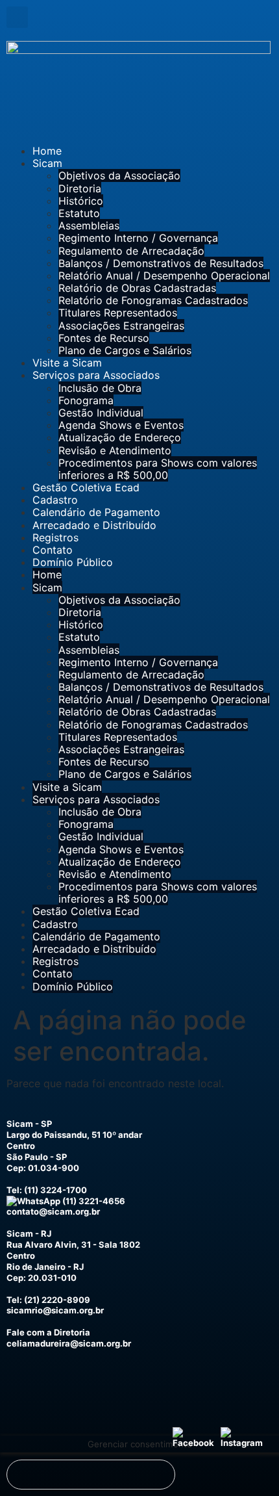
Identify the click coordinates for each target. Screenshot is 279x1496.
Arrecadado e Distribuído (94, 525)
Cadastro (55, 499)
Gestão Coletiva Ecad (86, 487)
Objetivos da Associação (119, 175)
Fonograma (86, 400)
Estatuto (79, 213)
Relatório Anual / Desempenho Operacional (164, 275)
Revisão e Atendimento (114, 450)
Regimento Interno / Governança (138, 237)
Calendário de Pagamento (96, 512)
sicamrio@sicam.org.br (55, 1310)
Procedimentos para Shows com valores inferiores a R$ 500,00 (157, 469)
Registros (55, 537)
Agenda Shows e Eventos (121, 425)
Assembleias (88, 225)
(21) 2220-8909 (57, 1300)
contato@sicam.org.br (53, 1211)
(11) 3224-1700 (55, 1190)
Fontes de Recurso (103, 337)
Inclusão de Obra (99, 387)
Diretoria (79, 188)
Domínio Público (72, 562)
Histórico (80, 200)
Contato (52, 549)
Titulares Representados (117, 312)
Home (47, 150)
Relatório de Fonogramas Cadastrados (153, 300)
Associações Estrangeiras (121, 325)
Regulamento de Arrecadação (131, 250)
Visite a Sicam (67, 362)
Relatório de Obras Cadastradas (137, 287)
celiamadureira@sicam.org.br (68, 1343)
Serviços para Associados (96, 374)
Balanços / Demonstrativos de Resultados (160, 263)
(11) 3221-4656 (92, 1201)
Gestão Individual (100, 412)
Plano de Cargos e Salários (124, 350)
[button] (17, 17)
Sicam (47, 163)
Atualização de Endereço (119, 437)
